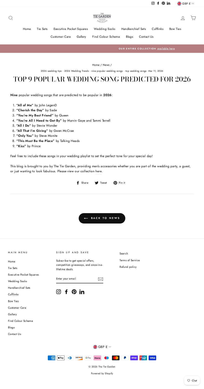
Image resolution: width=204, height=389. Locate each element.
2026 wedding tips (51, 71)
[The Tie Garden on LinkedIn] (81, 291)
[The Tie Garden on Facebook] (66, 291)
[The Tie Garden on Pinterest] (74, 291)
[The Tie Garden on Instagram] (58, 291)
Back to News (104, 218)
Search (124, 253)
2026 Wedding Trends (76, 71)
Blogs (129, 36)
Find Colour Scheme (106, 36)
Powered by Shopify (102, 373)
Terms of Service (130, 260)
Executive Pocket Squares (71, 29)
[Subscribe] (100, 279)
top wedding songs (136, 71)
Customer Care (61, 36)
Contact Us (146, 36)
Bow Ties (175, 29)
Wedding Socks (104, 29)
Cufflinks (157, 29)
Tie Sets (42, 29)
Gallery (81, 36)
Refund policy (128, 267)
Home (27, 29)
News (106, 65)
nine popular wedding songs (107, 71)
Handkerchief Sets (133, 29)
